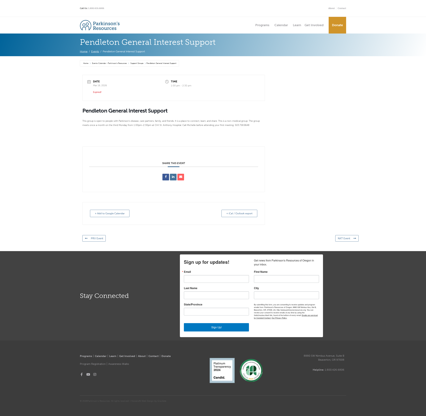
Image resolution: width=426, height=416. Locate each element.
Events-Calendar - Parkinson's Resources (109, 63)
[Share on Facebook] (165, 177)
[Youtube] (88, 374)
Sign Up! (216, 327)
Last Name (190, 288)
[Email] (180, 177)
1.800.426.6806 (96, 8)
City (256, 288)
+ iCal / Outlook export (239, 213)
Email (187, 271)
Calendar (281, 25)
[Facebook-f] (81, 374)
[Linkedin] (173, 177)
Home (86, 63)
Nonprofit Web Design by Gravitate (148, 401)
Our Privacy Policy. (279, 317)
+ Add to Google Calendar (110, 213)
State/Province (193, 304)
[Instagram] (95, 374)
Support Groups (136, 63)
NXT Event (344, 238)
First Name (261, 271)
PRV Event (97, 238)
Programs (262, 25)
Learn (297, 25)
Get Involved (314, 25)
